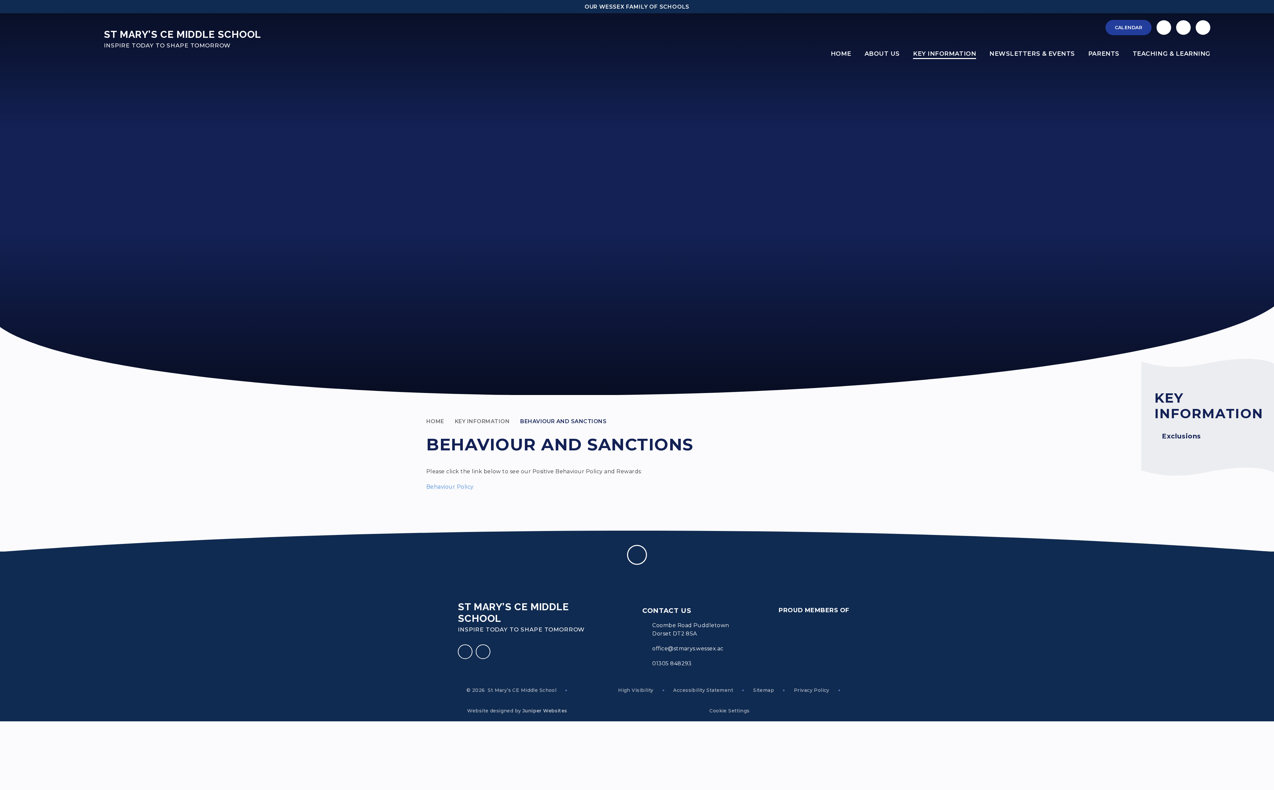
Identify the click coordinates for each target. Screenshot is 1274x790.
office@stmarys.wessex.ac (688, 648)
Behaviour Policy (450, 487)
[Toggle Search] (1203, 27)
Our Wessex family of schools (637, 7)
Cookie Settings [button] (729, 711)
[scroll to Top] (637, 555)
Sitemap (763, 690)
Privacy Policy (811, 690)
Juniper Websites (545, 711)
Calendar (1128, 28)
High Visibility (635, 690)
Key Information (482, 421)
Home (435, 421)
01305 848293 (672, 663)
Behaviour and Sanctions (563, 421)
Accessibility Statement (703, 690)
